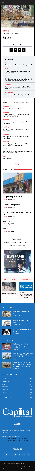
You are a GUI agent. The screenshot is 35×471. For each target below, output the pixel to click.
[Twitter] (15, 50)
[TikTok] (24, 454)
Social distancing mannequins (9, 293)
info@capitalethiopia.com (16, 436)
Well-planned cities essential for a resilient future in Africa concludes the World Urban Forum (18, 79)
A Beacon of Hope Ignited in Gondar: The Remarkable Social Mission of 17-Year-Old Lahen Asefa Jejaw (16, 144)
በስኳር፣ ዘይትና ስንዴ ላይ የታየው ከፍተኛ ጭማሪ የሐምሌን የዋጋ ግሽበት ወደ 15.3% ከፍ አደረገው (17, 130)
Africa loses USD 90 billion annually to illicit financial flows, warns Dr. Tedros (16, 137)
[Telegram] (19, 454)
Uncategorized (9, 92)
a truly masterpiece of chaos (12, 196)
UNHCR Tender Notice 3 (8, 158)
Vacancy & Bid (6, 156)
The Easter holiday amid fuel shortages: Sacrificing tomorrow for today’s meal (23, 345)
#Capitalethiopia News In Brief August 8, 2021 (17, 95)
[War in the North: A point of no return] (6, 323)
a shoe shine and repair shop (11, 205)
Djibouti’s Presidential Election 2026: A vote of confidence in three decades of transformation (23, 355)
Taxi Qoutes (6, 221)
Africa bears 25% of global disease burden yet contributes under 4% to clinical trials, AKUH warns (17, 151)
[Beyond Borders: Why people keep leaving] (6, 332)
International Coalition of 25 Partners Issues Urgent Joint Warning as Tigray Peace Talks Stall (16, 115)
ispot (6, 62)
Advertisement (19, 102)
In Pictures (6, 31)
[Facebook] (11, 50)
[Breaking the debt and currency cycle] (6, 314)
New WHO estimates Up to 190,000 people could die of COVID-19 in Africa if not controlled (26, 295)
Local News (8, 84)
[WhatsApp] (23, 50)
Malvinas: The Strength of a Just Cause (12, 109)
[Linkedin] (15, 454)
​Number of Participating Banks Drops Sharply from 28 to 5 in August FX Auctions (16, 122)
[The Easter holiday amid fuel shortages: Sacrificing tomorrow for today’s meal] (6, 346)
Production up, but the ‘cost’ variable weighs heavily (18, 65)
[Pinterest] (19, 50)
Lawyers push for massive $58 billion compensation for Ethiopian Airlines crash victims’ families (22, 364)
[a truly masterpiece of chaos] (17, 183)
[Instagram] (11, 454)
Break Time (6, 228)
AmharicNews (6, 127)
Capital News (6, 106)
